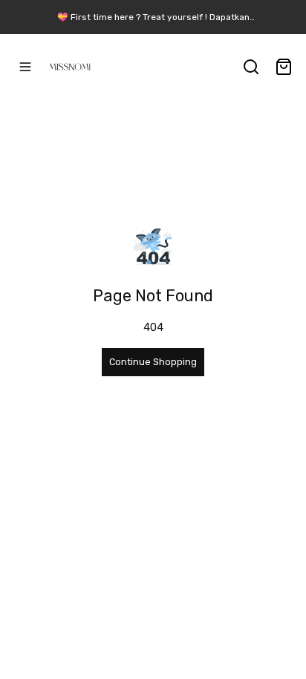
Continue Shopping (153, 361)
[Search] (251, 66)
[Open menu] (25, 67)
